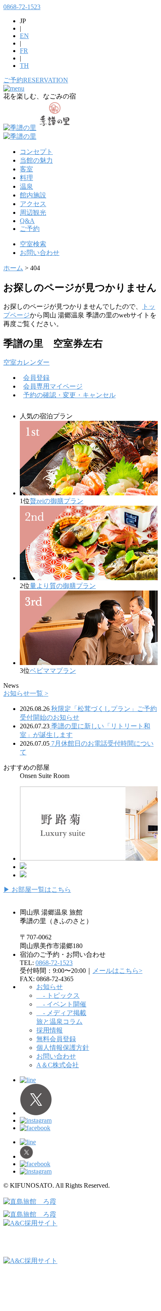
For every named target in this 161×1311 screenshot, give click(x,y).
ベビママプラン (53, 670)
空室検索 (33, 243)
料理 (26, 177)
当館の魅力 (36, 160)
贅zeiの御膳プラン (56, 500)
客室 (26, 169)
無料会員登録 (56, 1038)
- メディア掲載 (61, 1012)
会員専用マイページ (53, 386)
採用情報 (49, 1030)
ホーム (13, 267)
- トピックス (58, 995)
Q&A (27, 220)
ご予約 (30, 228)
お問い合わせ (39, 252)
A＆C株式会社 (57, 1064)
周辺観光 (33, 212)
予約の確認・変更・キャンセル (69, 395)
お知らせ (49, 986)
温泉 (26, 186)
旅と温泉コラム (59, 1021)
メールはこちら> (117, 970)
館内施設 (33, 195)
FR (24, 50)
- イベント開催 (61, 1004)
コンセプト (36, 151)
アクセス (33, 203)
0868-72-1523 (21, 6)
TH (24, 65)
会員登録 (36, 377)
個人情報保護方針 (62, 1047)
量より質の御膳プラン (63, 585)
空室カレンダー (26, 362)
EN (24, 35)
